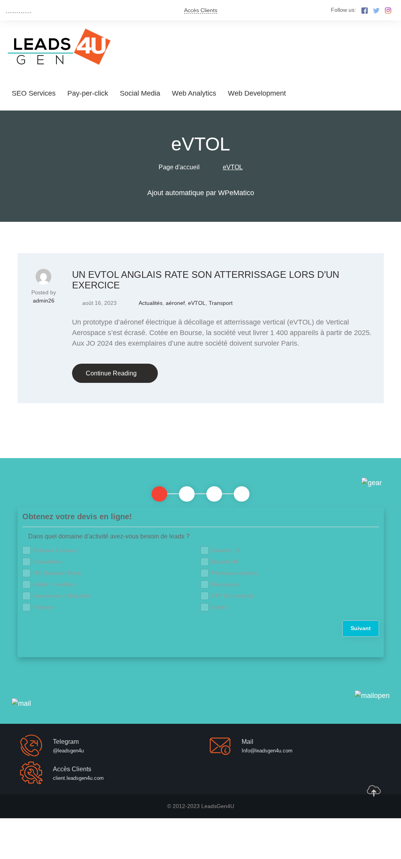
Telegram (66, 741)
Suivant (360, 628)
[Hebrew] (27, 9)
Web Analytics (194, 93)
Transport (221, 303)
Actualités (151, 303)
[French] (18, 9)
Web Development (257, 93)
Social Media (140, 93)
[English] (10, 9)
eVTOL (197, 303)
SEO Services (34, 93)
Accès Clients (200, 10)
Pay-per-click (87, 93)
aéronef (175, 303)
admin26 (43, 300)
